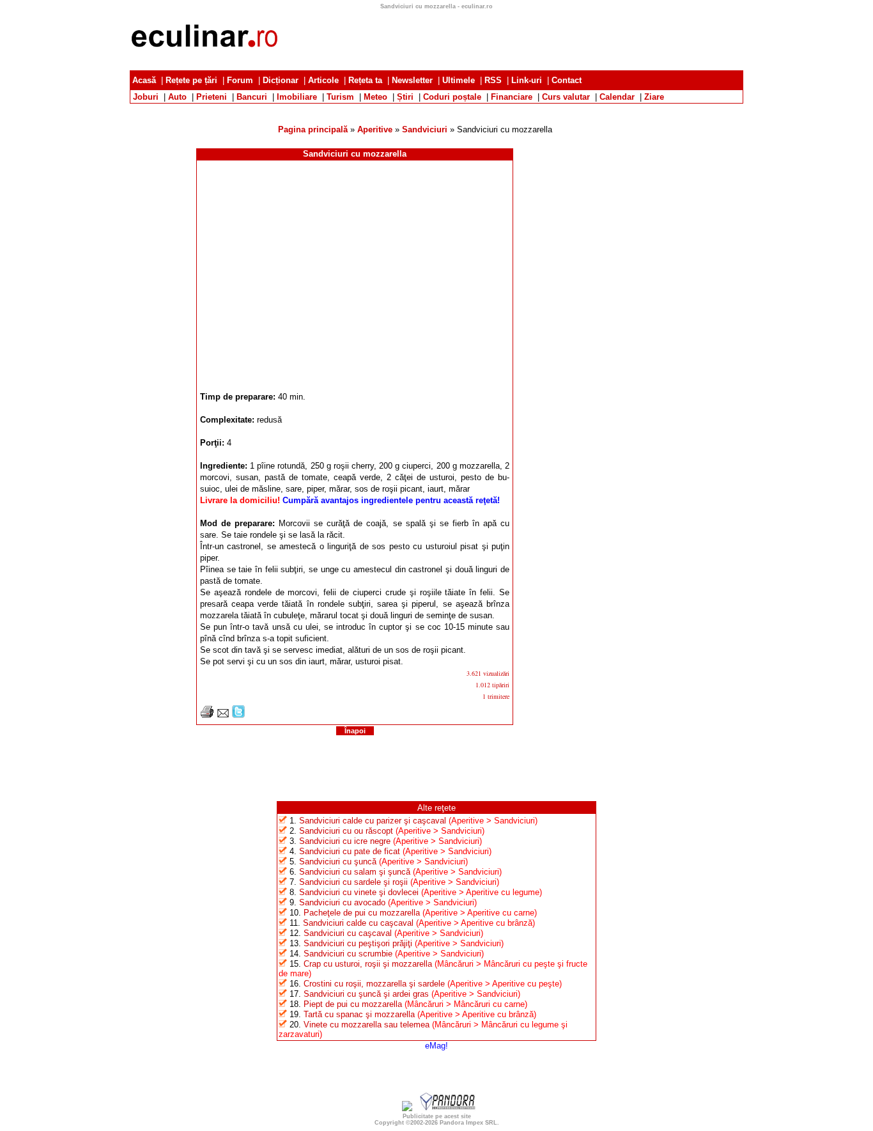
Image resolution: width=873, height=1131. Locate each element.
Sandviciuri (424, 129)
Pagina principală (313, 129)
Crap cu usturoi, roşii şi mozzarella (368, 964)
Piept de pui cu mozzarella (353, 1004)
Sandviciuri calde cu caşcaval (358, 923)
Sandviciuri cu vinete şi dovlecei (359, 892)
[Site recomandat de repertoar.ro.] (407, 1108)
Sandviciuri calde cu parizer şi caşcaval (372, 820)
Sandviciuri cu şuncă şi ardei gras (366, 994)
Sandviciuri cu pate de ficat (349, 851)
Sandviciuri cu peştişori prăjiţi (358, 943)
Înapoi (355, 731)
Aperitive (374, 129)
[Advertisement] (436, 108)
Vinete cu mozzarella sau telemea (366, 1024)
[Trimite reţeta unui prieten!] (223, 715)
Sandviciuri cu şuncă (337, 861)
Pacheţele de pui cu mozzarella (362, 912)
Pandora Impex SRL (468, 1122)
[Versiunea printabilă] (207, 715)
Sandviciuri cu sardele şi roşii (353, 882)
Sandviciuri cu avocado (342, 902)
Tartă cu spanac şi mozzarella (359, 1014)
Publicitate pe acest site (437, 1116)
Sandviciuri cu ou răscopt (346, 831)
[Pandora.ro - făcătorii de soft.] (448, 1108)
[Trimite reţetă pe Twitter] (238, 715)
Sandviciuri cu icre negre (344, 841)
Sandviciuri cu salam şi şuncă (354, 872)
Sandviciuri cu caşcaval (348, 933)
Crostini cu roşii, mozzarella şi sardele (374, 983)
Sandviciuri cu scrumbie (348, 953)
